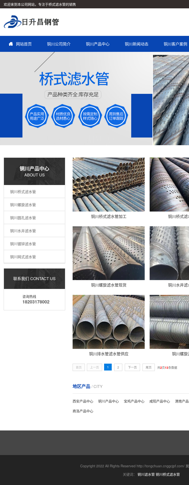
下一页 (132, 367)
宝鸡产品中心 (134, 401)
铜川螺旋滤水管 (23, 204)
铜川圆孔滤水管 (23, 217)
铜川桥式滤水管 (23, 191)
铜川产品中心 (98, 44)
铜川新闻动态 (136, 44)
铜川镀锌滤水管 (23, 243)
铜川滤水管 (146, 474)
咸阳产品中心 (159, 401)
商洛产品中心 (83, 410)
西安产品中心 (83, 401)
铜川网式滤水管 (23, 256)
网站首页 (24, 44)
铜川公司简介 (59, 44)
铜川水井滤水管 (23, 230)
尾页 (149, 367)
